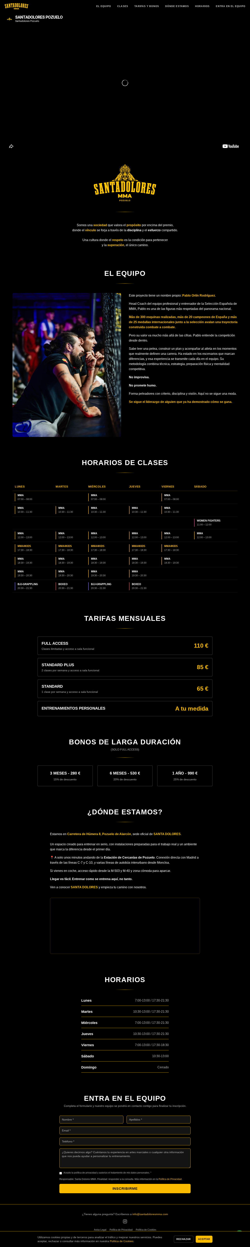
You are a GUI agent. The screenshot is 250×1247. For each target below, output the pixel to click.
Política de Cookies (146, 1229)
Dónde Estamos (177, 6)
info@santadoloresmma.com (150, 1214)
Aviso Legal (100, 1229)
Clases (122, 6)
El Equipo (103, 6)
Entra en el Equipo (230, 6)
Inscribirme (125, 1189)
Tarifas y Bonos (146, 6)
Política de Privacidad (170, 1179)
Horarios (202, 6)
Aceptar (204, 1239)
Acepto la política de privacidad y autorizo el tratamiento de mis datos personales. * (107, 1172)
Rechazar (183, 1239)
